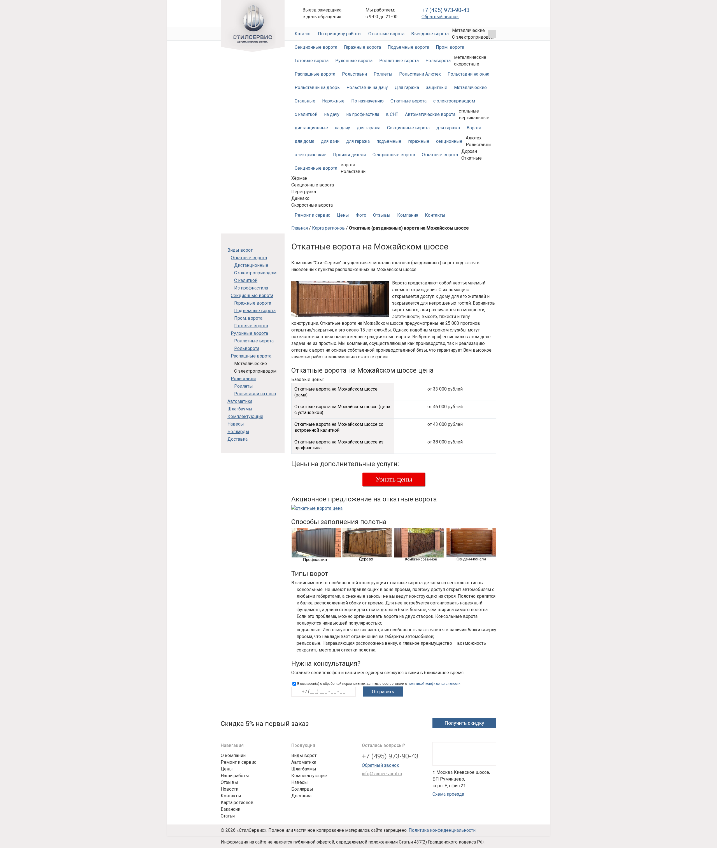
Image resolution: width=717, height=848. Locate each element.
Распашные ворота (315, 74)
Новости (229, 789)
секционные (449, 141)
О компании (233, 755)
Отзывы (381, 215)
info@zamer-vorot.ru (382, 773)
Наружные (333, 101)
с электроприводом (454, 101)
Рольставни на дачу (367, 87)
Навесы (235, 424)
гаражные (418, 141)
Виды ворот (240, 250)
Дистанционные (251, 265)
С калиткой (245, 280)
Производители (349, 154)
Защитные (436, 87)
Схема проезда (448, 794)
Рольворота (438, 60)
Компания (407, 215)
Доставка (237, 439)
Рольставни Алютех (420, 74)
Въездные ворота (430, 33)
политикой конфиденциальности (434, 684)
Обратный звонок (440, 16)
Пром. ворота (450, 47)
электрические (310, 154)
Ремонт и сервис (312, 215)
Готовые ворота (312, 60)
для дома (304, 141)
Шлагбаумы (239, 409)
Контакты (435, 215)
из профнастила (362, 114)
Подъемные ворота (408, 47)
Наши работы (235, 775)
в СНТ (392, 114)
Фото (361, 215)
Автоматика (239, 401)
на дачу (331, 114)
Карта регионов (328, 228)
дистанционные (311, 127)
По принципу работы (340, 33)
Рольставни (354, 74)
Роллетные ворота (399, 60)
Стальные (305, 101)
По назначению (367, 101)
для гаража (368, 127)
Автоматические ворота (253, 26)
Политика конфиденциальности (442, 830)
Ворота (474, 127)
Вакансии (230, 809)
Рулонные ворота (354, 60)
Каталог (303, 33)
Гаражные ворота (362, 47)
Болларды (238, 431)
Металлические (470, 87)
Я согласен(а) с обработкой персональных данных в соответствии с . (379, 684)
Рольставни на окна (468, 74)
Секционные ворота (316, 47)
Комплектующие (245, 416)
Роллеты (383, 74)
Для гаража (407, 87)
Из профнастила (251, 288)
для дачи (330, 141)
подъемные (388, 141)
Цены (343, 215)
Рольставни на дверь (317, 87)
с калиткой (306, 114)
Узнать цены (394, 479)
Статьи (228, 816)
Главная (299, 228)
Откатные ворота (386, 33)
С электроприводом (255, 272)
